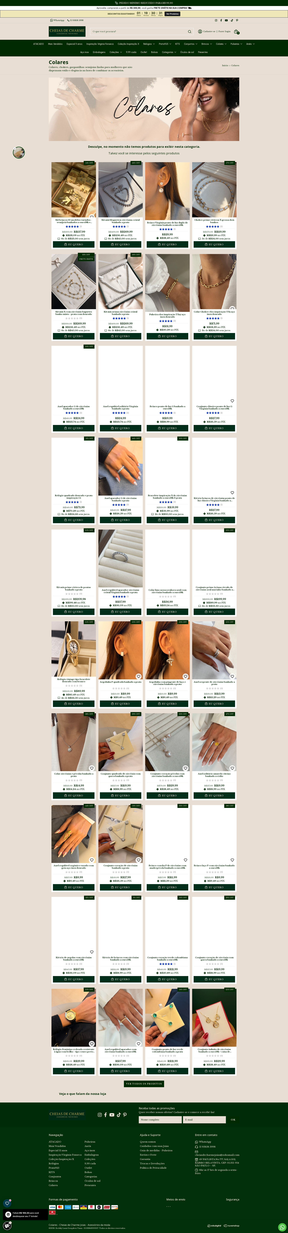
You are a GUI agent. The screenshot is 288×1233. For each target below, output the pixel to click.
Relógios (147, 44)
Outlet (144, 52)
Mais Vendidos (55, 44)
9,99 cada (131, 52)
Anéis (249, 44)
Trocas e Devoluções (152, 1163)
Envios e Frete (148, 1154)
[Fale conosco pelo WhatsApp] (282, 1227)
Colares (220, 44)
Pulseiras (235, 44)
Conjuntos (189, 44)
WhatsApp (59, 20)
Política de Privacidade (153, 1167)
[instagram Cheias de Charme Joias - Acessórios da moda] (216, 20)
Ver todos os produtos (144, 1084)
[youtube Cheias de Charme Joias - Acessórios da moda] (226, 20)
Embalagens (99, 52)
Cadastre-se (209, 31)
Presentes (203, 52)
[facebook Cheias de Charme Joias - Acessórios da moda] (221, 20)
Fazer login (225, 31)
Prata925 (163, 44)
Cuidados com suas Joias (154, 1146)
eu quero (75, 244)
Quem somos (148, 1141)
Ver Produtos (172, 14)
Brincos (205, 44)
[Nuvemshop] (231, 1226)
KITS (177, 44)
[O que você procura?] (189, 31)
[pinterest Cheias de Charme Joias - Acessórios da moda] (237, 20)
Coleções (114, 52)
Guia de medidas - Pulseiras (156, 1150)
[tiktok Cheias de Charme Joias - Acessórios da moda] (232, 20)
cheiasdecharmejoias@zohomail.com (217, 1155)
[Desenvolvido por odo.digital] (215, 1226)
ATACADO (38, 44)
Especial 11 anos (74, 44)
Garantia (145, 1159)
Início (225, 65)
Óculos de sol (187, 52)
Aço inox (84, 52)
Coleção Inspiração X (128, 44)
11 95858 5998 (76, 20)
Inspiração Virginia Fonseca (100, 44)
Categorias (167, 52)
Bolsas (154, 52)
